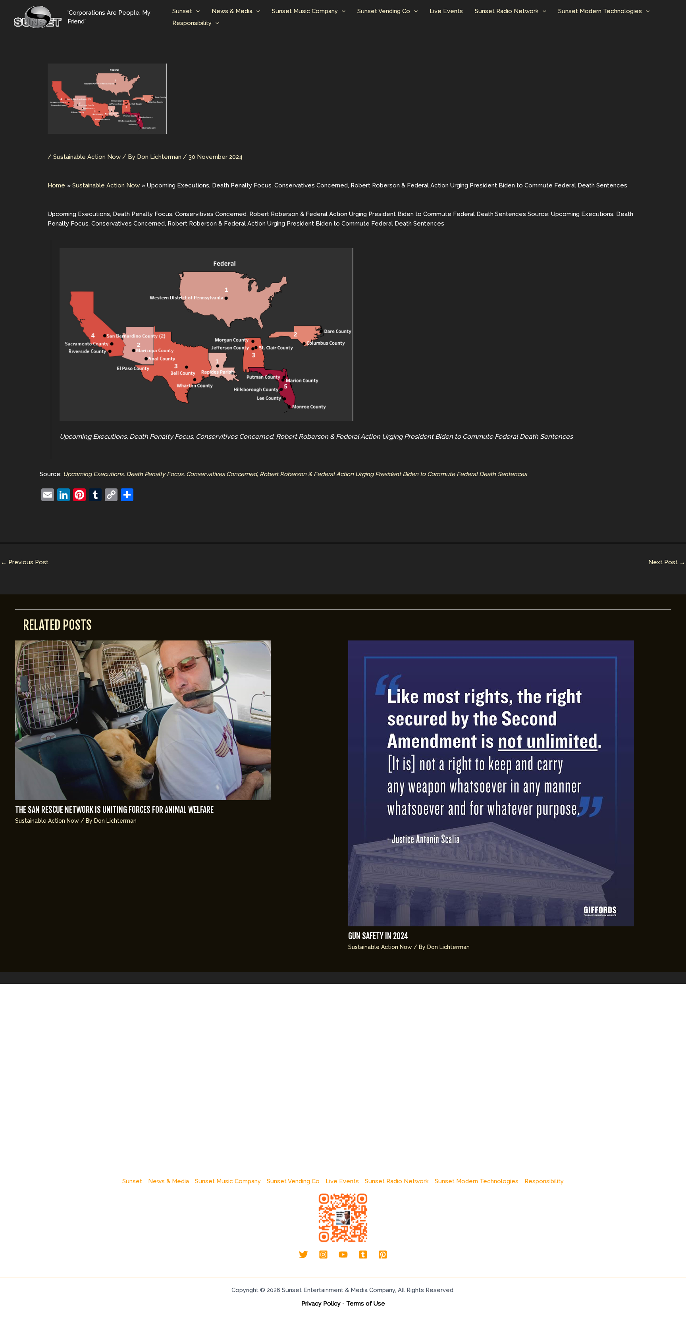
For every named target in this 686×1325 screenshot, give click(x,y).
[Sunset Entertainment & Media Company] (38, 16)
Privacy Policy (321, 1303)
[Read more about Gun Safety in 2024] (491, 783)
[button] (196, 11)
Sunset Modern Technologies (600, 11)
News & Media (232, 11)
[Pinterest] (382, 1254)
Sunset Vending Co (383, 11)
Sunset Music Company (305, 11)
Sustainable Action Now (87, 156)
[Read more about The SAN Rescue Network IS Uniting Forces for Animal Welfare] (143, 719)
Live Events (446, 11)
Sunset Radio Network (507, 11)
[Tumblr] (363, 1254)
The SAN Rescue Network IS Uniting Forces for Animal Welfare (114, 810)
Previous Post (24, 562)
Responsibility (192, 23)
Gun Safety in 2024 (378, 936)
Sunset (182, 11)
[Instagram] (323, 1254)
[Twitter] (303, 1254)
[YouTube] (343, 1254)
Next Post (666, 562)
